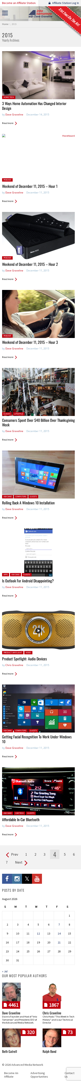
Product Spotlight (13, 652)
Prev (14, 854)
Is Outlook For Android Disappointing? (28, 580)
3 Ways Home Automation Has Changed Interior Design (34, 106)
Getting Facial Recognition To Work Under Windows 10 (37, 739)
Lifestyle (18, 413)
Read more (7, 123)
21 (59, 942)
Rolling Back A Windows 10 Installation (28, 502)
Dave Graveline (14, 114)
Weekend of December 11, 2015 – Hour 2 (30, 264)
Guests (7, 413)
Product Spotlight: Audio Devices (24, 658)
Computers (20, 496)
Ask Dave (8, 496)
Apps (6, 574)
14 (59, 933)
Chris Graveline (14, 665)
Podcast (7, 179)
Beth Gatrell (9, 1051)
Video (28, 652)
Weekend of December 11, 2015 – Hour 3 (30, 342)
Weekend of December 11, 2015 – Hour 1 (30, 186)
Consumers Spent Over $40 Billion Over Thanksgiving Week (38, 422)
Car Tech (19, 813)
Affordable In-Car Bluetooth (20, 819)
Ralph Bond (49, 1051)
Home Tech (9, 97)
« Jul (4, 971)
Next (18, 862)
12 (38, 933)
